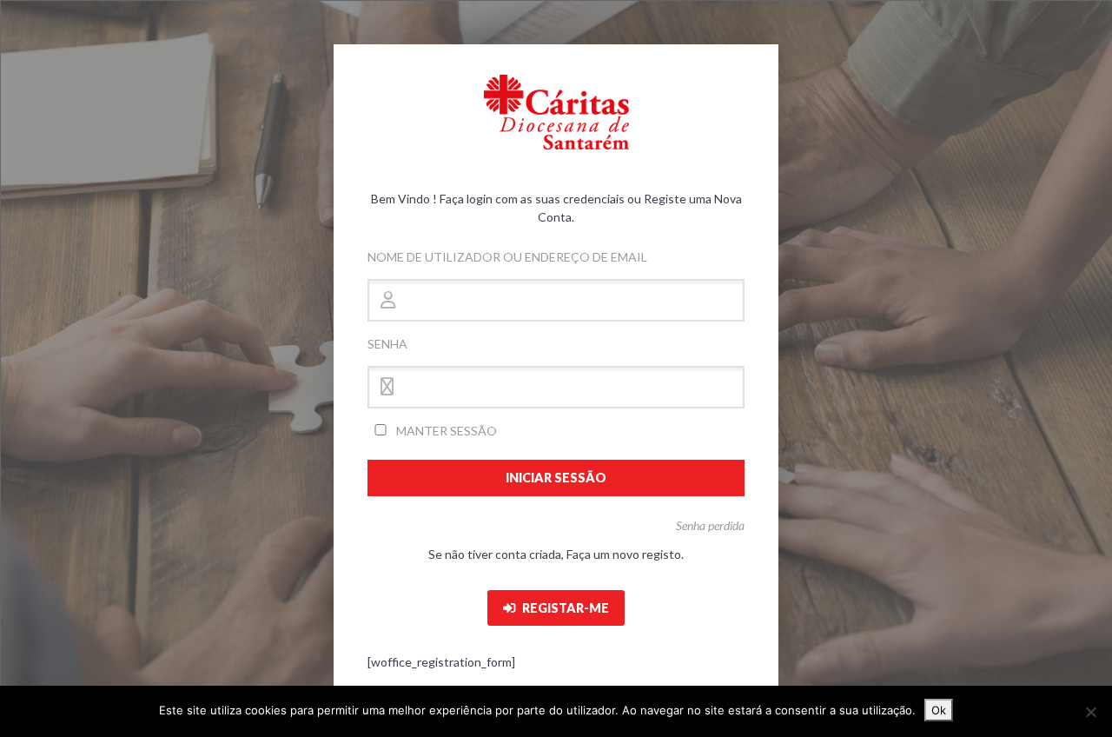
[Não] (1090, 711)
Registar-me (564, 608)
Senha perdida (710, 525)
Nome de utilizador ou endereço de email (507, 256)
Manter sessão (445, 430)
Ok (938, 710)
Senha (387, 343)
